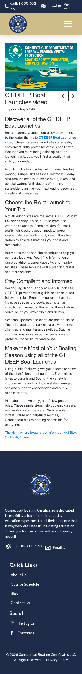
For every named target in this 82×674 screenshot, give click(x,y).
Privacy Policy (56, 660)
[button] (68, 24)
